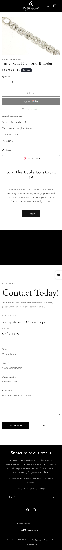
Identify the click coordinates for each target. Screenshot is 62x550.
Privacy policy (49, 540)
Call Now (41, 426)
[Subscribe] (52, 497)
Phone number (9, 376)
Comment (7, 390)
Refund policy (35, 540)
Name (5, 349)
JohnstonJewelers (20, 540)
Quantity (6, 76)
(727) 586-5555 (11, 333)
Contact (31, 213)
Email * (5, 362)
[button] (6, 6)
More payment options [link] (31, 109)
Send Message (15, 426)
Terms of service (32, 544)
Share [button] (8, 149)
